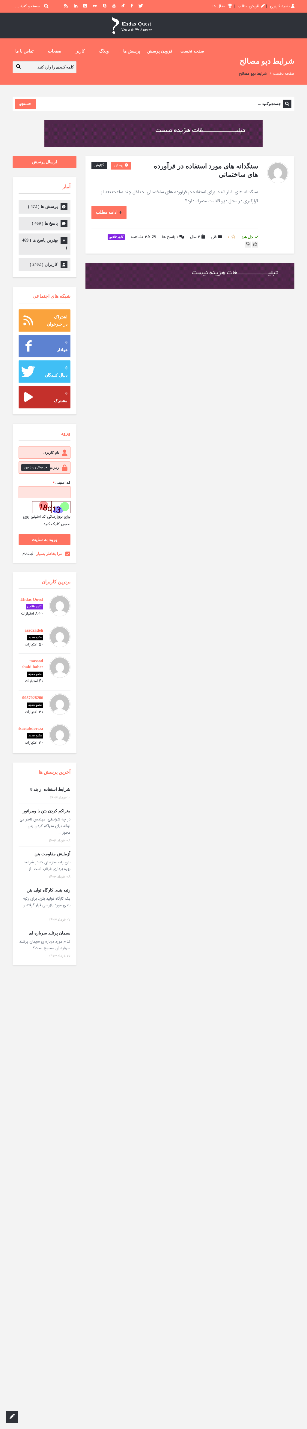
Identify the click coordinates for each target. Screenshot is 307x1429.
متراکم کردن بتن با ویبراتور (46, 811)
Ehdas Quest (31, 599)
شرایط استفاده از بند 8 (50, 789)
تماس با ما (24, 51)
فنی (213, 237)
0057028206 (32, 698)
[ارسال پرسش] (12, 1417)
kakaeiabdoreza (29, 728)
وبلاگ (104, 51)
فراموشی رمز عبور (35, 467)
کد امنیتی (61, 483)
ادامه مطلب (107, 212)
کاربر (80, 51)
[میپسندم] (255, 245)
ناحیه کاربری (280, 6)
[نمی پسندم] (248, 245)
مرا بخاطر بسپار (49, 553)
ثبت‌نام (27, 553)
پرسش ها (131, 51)
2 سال (195, 237)
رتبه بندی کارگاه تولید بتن (48, 890)
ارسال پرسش (44, 162)
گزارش (99, 165)
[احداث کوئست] (132, 25)
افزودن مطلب (248, 6)
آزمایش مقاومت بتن (52, 854)
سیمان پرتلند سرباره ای (49, 933)
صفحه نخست (192, 51)
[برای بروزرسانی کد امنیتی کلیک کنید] (51, 507)
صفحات (54, 51)
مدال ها (219, 6)
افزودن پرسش (160, 51)
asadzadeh (34, 630)
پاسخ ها (170, 237)
